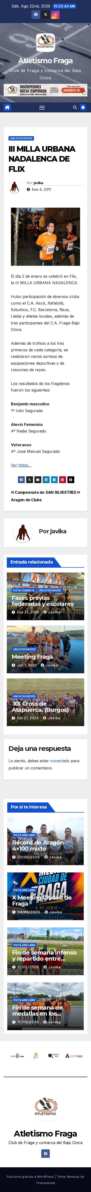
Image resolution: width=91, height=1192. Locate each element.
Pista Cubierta (23, 590)
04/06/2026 (29, 912)
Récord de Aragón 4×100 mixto (38, 845)
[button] (75, 107)
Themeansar (45, 1183)
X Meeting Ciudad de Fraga (42, 900)
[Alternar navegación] (42, 107)
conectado (60, 760)
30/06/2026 (29, 857)
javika (38, 183)
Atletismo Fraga (45, 60)
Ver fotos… (21, 465)
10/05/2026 (28, 1022)
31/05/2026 (28, 967)
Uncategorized (21, 138)
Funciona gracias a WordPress (31, 1176)
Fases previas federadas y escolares (43, 600)
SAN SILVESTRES (61, 492)
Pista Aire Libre (24, 835)
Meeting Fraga (32, 656)
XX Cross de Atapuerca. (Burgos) (40, 706)
